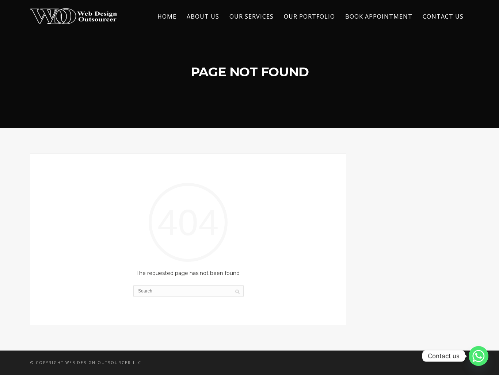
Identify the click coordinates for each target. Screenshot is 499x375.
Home (166, 16)
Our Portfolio (309, 16)
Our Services (251, 16)
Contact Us (443, 16)
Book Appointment (378, 16)
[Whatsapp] (478, 356)
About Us (203, 16)
